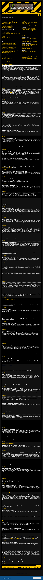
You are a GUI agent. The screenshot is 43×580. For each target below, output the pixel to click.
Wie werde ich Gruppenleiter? (25, 23)
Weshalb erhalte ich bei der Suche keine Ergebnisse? (28, 39)
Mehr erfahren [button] (8, 578)
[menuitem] (11, 13)
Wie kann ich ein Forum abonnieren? (26, 47)
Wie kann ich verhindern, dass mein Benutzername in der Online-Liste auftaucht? (11, 31)
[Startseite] (21, 6)
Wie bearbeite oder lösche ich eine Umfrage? (8, 46)
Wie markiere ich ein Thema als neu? (7, 52)
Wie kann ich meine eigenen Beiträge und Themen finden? (29, 41)
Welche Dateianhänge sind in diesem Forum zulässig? (29, 51)
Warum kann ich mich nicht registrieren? (7, 21)
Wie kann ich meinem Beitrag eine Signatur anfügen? (9, 44)
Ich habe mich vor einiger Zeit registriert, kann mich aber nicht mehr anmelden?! (11, 24)
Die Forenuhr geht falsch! (5, 32)
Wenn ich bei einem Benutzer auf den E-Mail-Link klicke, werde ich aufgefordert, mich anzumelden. (10, 39)
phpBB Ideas (7, 544)
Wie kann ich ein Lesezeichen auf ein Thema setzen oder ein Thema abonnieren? (30, 46)
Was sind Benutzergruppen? (25, 21)
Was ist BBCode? (4, 55)
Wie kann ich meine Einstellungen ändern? (7, 30)
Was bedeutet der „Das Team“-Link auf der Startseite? (29, 25)
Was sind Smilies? (4, 56)
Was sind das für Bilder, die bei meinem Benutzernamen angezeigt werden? (10, 36)
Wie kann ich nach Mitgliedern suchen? (27, 40)
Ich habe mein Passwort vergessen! (7, 25)
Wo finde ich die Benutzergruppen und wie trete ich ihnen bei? (29, 22)
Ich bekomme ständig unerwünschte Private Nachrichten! (29, 29)
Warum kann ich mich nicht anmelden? (7, 23)
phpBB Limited (4, 167)
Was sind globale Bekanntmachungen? (7, 58)
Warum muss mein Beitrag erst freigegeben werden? (9, 51)
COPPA (11, 92)
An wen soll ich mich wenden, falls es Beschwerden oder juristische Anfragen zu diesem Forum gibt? (30, 57)
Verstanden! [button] (37, 577)
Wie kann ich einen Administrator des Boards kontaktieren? (29, 58)
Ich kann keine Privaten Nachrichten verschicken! (28, 28)
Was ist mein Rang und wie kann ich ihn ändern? (8, 38)
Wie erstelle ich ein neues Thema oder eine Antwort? (9, 42)
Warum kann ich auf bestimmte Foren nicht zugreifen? (9, 47)
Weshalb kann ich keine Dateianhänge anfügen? (8, 48)
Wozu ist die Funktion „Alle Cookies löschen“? (8, 27)
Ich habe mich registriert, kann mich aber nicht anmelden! (9, 22)
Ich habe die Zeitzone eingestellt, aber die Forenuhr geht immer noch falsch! (11, 34)
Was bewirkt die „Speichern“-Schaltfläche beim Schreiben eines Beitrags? (11, 50)
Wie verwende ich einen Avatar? (6, 37)
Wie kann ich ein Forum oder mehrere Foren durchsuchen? (29, 38)
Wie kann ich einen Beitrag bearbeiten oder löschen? (9, 43)
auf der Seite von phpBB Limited (14, 538)
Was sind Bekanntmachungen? (6, 59)
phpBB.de (10, 167)
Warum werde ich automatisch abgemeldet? (7, 26)
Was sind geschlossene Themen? (6, 60)
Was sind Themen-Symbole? (6, 61)
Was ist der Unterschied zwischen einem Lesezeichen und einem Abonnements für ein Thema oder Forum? (30, 45)
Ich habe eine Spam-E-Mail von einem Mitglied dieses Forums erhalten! (31, 30)
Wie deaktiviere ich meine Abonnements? (27, 48)
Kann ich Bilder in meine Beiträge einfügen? (7, 57)
